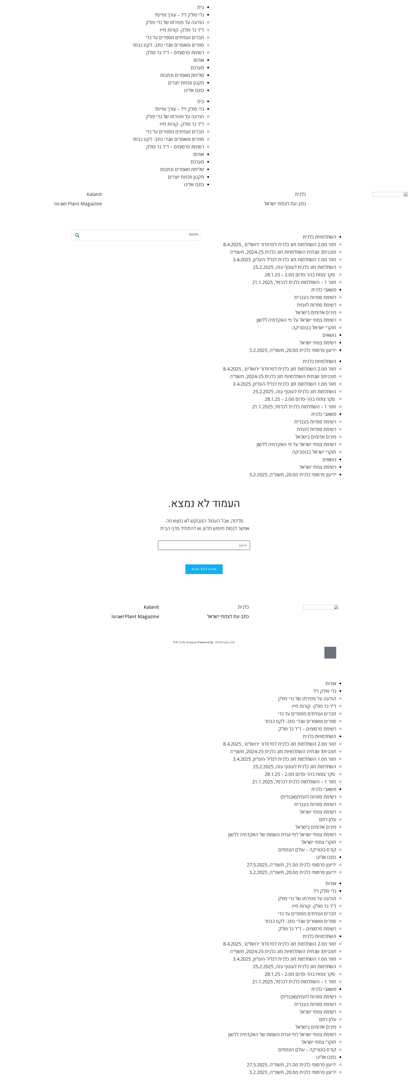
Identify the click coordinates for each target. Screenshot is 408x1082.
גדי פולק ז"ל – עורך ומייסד (179, 15)
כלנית (300, 194)
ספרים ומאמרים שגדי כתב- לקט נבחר (168, 45)
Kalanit (94, 194)
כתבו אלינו (194, 90)
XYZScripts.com (225, 642)
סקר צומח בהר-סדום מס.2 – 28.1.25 (300, 274)
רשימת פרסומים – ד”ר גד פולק (175, 52)
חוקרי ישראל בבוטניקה (314, 327)
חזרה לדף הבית (204, 569)
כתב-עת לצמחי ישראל (285, 203)
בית (200, 7)
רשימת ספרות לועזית (316, 305)
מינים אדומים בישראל (315, 312)
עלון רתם (327, 819)
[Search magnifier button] (76, 235)
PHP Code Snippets (185, 642)
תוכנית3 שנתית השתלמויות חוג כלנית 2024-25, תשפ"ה (283, 252)
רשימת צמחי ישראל (317, 342)
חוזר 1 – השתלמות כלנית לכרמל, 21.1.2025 (294, 282)
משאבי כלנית (323, 290)
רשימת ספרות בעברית (315, 297)
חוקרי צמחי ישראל (318, 842)
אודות (198, 60)
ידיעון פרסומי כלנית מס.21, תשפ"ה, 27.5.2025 (291, 865)
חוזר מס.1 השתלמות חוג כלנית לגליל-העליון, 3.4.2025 (284, 259)
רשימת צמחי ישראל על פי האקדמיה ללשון (296, 320)
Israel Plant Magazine (78, 203)
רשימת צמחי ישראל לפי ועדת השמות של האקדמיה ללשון (282, 834)
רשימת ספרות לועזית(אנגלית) (308, 797)
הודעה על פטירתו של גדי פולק (175, 22)
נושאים (329, 335)
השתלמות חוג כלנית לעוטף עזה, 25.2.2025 (294, 267)
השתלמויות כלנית (319, 237)
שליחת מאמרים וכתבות (182, 75)
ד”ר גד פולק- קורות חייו (182, 30)
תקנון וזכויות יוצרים (186, 83)
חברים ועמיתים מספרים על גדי (175, 37)
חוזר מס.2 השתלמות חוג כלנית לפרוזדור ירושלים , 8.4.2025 (279, 244)
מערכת (197, 67)
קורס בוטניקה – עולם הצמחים (307, 849)
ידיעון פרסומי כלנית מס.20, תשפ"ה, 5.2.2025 (292, 350)
